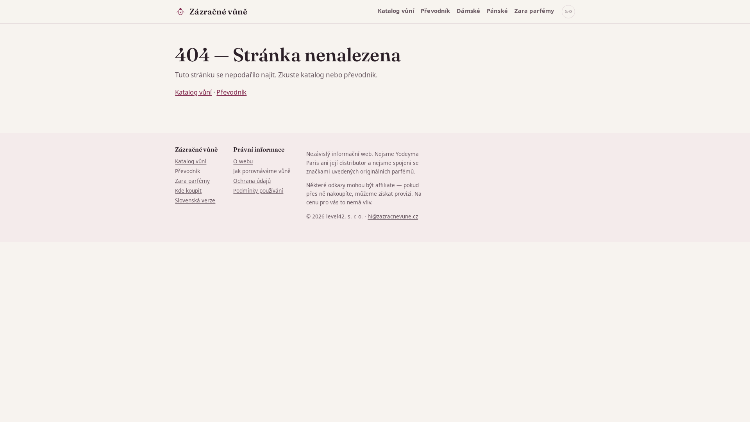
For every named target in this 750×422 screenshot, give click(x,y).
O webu (243, 161)
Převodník (435, 10)
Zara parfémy (534, 10)
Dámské (468, 10)
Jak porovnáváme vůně (262, 171)
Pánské (497, 10)
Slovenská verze (195, 200)
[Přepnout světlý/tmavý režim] (568, 11)
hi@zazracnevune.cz (393, 216)
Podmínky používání (258, 190)
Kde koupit (188, 190)
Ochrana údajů (252, 180)
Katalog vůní (396, 10)
